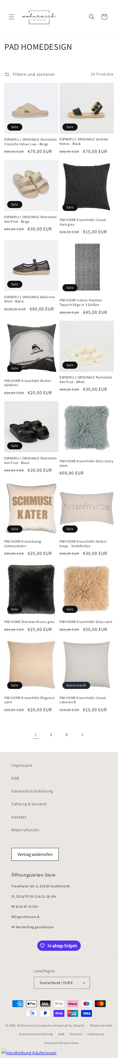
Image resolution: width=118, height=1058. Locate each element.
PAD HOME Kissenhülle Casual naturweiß (83, 700)
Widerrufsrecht (25, 829)
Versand (76, 1034)
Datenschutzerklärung (32, 791)
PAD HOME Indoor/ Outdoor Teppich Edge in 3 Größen (81, 302)
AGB (15, 778)
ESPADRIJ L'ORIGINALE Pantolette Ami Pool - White (86, 379)
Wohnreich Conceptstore (35, 1025)
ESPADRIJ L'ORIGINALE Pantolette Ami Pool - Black (30, 460)
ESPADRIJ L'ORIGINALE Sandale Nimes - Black (84, 141)
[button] (11, 17)
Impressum (21, 765)
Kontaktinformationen (61, 1043)
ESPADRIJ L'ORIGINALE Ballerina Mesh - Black (29, 299)
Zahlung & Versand (28, 803)
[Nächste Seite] (82, 734)
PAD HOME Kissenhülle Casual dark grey (83, 222)
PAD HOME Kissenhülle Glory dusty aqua (86, 463)
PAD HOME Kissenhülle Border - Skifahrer (28, 382)
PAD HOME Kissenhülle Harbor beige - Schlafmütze (83, 543)
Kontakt (18, 817)
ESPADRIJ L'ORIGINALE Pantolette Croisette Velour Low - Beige (30, 141)
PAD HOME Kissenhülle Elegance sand (29, 700)
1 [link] (36, 734)
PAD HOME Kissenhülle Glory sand (86, 621)
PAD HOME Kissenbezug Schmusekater (22, 543)
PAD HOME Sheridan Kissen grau (29, 621)
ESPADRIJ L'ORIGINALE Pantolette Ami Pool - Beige (30, 219)
